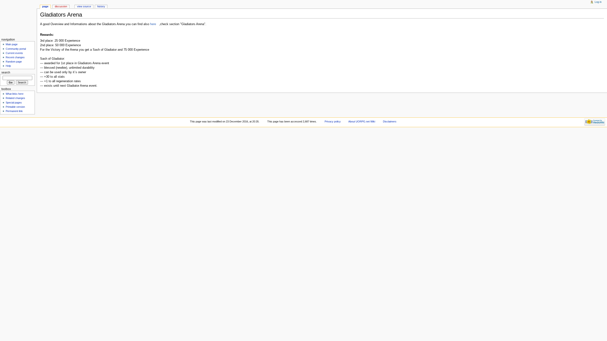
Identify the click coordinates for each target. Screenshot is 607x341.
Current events (14, 53)
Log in (598, 1)
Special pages (14, 102)
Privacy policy (333, 121)
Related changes (15, 98)
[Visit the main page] (18, 18)
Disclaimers (389, 121)
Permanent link (14, 111)
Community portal (16, 48)
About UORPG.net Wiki (361, 121)
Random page (14, 61)
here (153, 24)
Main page (12, 44)
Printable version (15, 106)
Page (45, 6)
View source (84, 6)
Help (8, 65)
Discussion (61, 6)
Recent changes (15, 57)
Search (5, 72)
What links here (14, 93)
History (101, 6)
